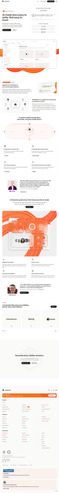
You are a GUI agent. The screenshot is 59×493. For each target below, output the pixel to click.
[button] (43, 11)
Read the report (6, 488)
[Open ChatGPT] (2, 461)
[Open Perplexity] (8, 461)
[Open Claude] (5, 461)
